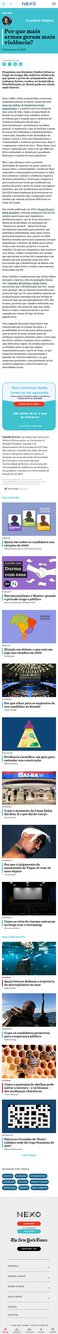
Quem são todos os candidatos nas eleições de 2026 (29, 543)
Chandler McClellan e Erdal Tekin (27, 283)
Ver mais (29, 1155)
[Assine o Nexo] (5, 1330)
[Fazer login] (54, 4)
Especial (6, 538)
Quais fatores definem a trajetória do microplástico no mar (29, 983)
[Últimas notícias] (41, 1330)
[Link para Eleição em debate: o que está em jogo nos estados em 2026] (29, 626)
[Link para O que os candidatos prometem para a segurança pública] (29, 1010)
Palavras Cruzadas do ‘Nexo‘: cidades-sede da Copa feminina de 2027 (29, 1143)
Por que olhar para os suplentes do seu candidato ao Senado (29, 705)
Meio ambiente (39, 1188)
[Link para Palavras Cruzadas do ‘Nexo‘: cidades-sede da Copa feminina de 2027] (29, 1116)
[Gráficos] (17, 1330)
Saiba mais (23, 489)
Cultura (22, 1182)
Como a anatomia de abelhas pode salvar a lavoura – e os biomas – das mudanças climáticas (29, 1088)
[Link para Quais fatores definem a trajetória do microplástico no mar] (29, 958)
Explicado (7, 753)
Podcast (6, 592)
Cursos (12, 1307)
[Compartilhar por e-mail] (15, 64)
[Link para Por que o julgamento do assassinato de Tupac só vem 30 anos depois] (29, 841)
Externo (6, 977)
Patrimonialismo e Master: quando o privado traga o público (30, 597)
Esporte (24, 1188)
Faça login (29, 1231)
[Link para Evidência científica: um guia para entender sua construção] (29, 734)
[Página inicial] (29, 3)
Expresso (7, 699)
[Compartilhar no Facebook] (4, 64)
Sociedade (8, 1182)
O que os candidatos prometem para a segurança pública (27, 1034)
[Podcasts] (29, 1330)
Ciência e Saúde (39, 1182)
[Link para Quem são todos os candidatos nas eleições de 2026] (29, 519)
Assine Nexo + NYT (29, 1249)
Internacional (38, 1176)
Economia (21, 1176)
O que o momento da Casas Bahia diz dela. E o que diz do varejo (28, 812)
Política (7, 1176)
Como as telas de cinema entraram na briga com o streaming (29, 923)
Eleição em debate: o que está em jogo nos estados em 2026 (28, 651)
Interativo (7, 1135)
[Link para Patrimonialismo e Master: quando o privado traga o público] (29, 573)
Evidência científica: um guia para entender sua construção (29, 758)
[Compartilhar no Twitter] (10, 64)
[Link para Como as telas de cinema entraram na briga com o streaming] (29, 899)
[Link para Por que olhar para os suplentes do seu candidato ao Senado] (29, 680)
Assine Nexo (29, 1224)
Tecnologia (9, 1188)
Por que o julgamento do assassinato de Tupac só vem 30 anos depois (27, 868)
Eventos (13, 1315)
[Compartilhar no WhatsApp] (21, 64)
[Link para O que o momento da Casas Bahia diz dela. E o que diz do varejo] (29, 788)
